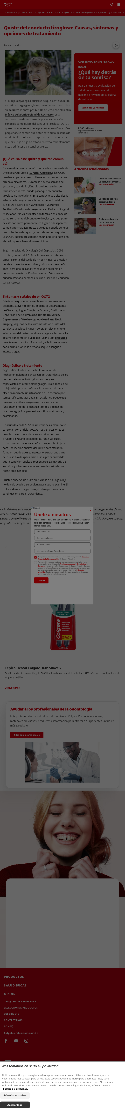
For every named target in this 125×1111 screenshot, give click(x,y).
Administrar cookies (15, 1095)
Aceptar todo (14, 1104)
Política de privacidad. (15, 1088)
